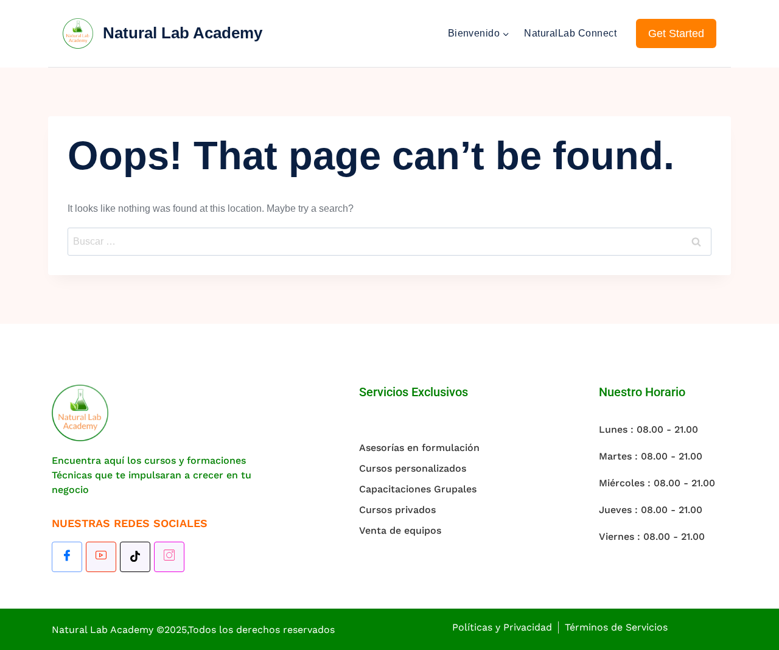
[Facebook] (67, 557)
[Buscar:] (389, 241)
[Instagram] (169, 557)
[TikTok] (135, 557)
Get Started (676, 33)
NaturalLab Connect (570, 33)
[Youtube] (101, 557)
